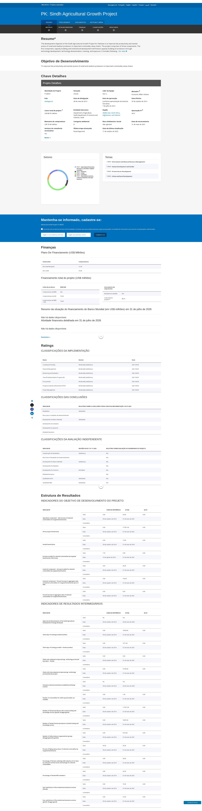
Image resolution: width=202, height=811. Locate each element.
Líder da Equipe (108, 91)
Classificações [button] (98, 27)
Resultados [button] (114, 27)
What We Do (45, 5)
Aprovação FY (137, 110)
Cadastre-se (100, 235)
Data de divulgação (81, 98)
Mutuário (136, 91)
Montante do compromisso (55, 121)
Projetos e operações (56, 5)
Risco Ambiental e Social (112, 121)
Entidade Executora (81, 110)
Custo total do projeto (54, 110)
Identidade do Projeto (53, 91)
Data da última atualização (113, 128)
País (46, 98)
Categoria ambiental (81, 121)
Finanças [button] (82, 27)
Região (105, 110)
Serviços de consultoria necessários (53, 129)
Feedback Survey (192, 802)
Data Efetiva (136, 98)
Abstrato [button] (49, 27)
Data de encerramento (140, 121)
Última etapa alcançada (83, 128)
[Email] (32, 401)
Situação (77, 91)
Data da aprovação (110, 98)
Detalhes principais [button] (65, 27)
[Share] (32, 409)
